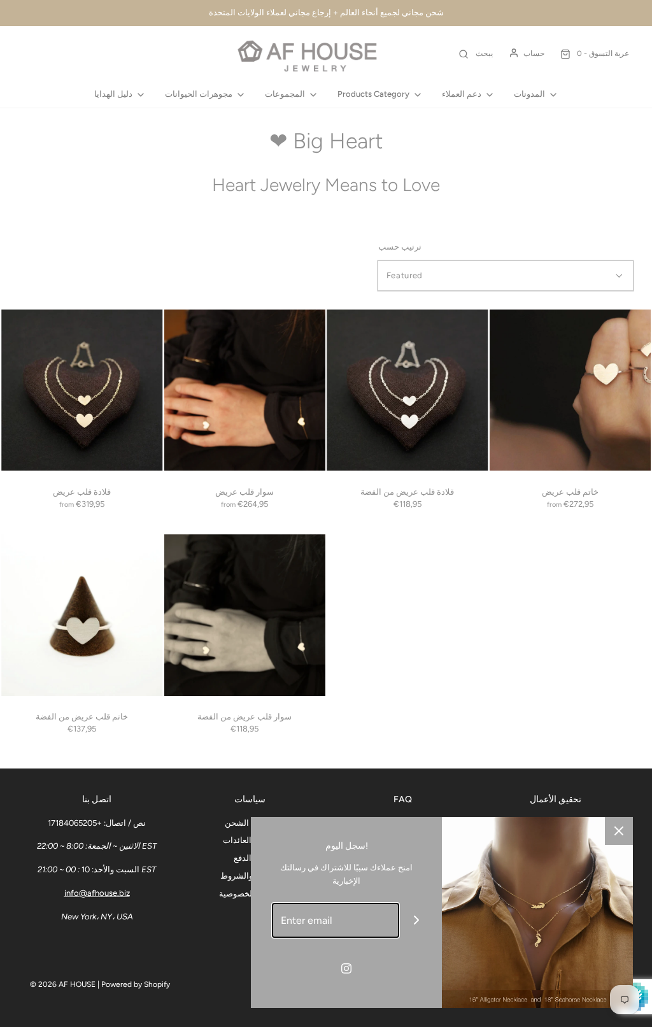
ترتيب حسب (400, 247)
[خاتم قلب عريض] (570, 390)
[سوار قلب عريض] (245, 390)
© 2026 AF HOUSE (63, 984)
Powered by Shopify (135, 984)
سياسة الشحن (249, 823)
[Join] (416, 920)
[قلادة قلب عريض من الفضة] (407, 390)
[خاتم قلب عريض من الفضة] (82, 615)
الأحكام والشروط (249, 876)
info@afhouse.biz (97, 893)
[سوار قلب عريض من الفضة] (245, 615)
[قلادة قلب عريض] (82, 390)
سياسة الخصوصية (249, 893)
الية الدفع (250, 858)
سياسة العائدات (250, 840)
